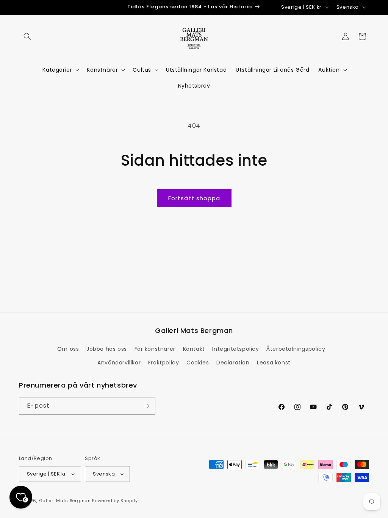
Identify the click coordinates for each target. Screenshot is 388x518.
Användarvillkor (119, 362)
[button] (27, 36)
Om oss (68, 349)
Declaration (233, 362)
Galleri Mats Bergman (65, 501)
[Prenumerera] (146, 406)
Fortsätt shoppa (194, 198)
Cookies (197, 362)
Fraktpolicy (163, 362)
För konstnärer (155, 349)
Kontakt (194, 349)
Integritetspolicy (235, 349)
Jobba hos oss (106, 349)
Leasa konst (274, 362)
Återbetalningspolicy (295, 349)
